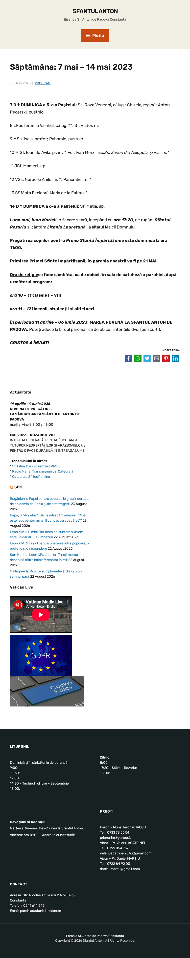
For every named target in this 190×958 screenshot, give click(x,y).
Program (42, 83)
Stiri (18, 487)
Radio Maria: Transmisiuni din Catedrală (42, 471)
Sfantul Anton (95, 11)
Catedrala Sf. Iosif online (31, 477)
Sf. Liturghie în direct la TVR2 (34, 466)
